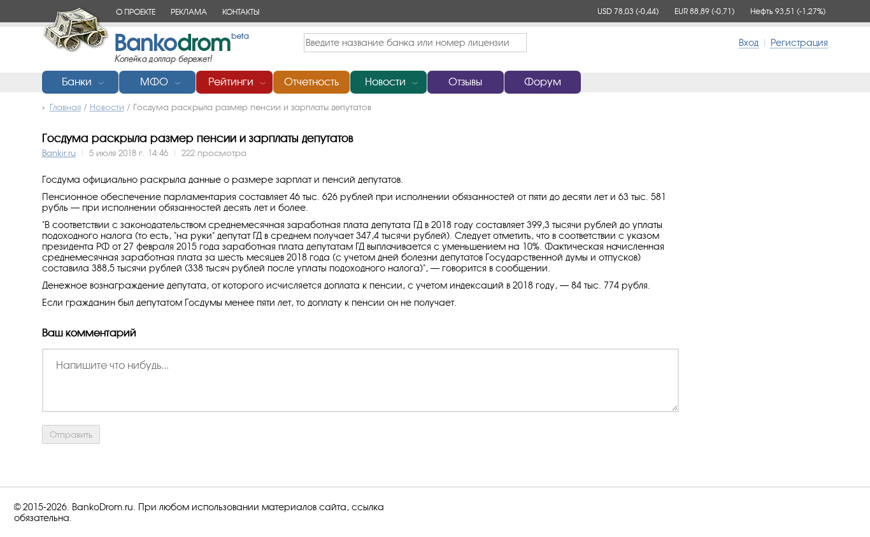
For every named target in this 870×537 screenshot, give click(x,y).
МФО (154, 82)
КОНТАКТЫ (240, 12)
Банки (77, 82)
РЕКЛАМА (189, 12)
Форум (542, 82)
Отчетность (311, 82)
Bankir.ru (59, 153)
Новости (385, 82)
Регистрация (799, 42)
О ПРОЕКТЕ (135, 12)
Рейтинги (230, 82)
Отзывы (465, 82)
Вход (749, 42)
